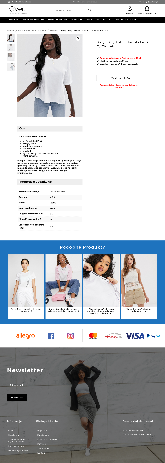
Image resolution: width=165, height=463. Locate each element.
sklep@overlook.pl (150, 2)
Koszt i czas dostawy (47, 439)
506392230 (137, 430)
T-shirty (54, 30)
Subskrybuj (17, 397)
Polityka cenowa (16, 446)
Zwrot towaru (43, 448)
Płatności (41, 444)
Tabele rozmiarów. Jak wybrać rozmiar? (19, 440)
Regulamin (13, 435)
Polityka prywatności (18, 450)
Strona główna (15, 30)
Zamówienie (43, 435)
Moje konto (42, 430)
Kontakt (41, 453)
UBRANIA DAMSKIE (36, 30)
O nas (11, 430)
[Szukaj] (89, 10)
